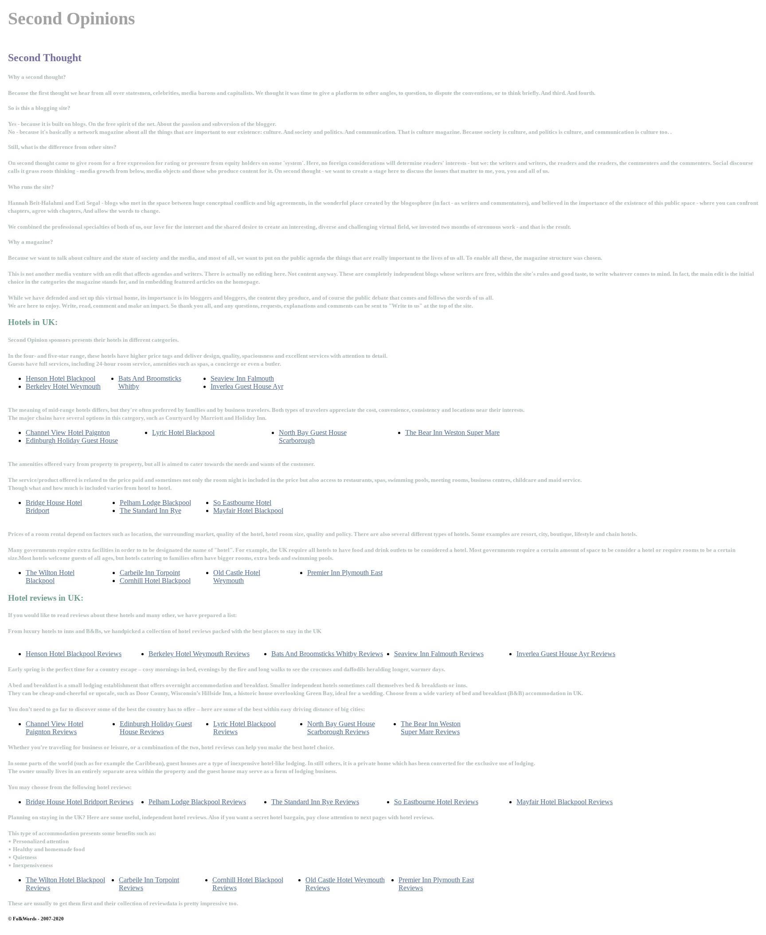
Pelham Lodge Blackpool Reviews (197, 802)
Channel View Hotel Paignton (68, 432)
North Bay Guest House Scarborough (313, 436)
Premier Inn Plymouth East (345, 572)
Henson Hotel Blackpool (60, 378)
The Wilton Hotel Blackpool (50, 576)
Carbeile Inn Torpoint (150, 572)
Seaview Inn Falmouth (242, 378)
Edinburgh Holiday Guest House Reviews (156, 727)
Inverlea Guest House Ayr (247, 386)
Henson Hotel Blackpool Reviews (73, 653)
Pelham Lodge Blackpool (155, 502)
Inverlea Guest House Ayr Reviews (565, 653)
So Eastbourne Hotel (242, 502)
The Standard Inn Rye (150, 510)
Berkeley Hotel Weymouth (63, 386)
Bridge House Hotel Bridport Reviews (79, 802)
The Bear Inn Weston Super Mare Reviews (431, 727)
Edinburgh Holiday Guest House (72, 440)
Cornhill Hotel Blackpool (155, 580)
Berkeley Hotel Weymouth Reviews (199, 653)
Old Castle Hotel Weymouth (236, 576)
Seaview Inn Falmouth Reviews (439, 653)
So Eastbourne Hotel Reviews (436, 802)
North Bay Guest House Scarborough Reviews (341, 727)
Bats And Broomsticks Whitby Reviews (327, 653)
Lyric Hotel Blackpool (183, 432)
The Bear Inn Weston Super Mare (452, 432)
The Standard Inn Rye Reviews (315, 802)
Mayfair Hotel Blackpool (248, 510)
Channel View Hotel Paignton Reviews (54, 727)
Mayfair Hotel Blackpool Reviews (564, 802)
